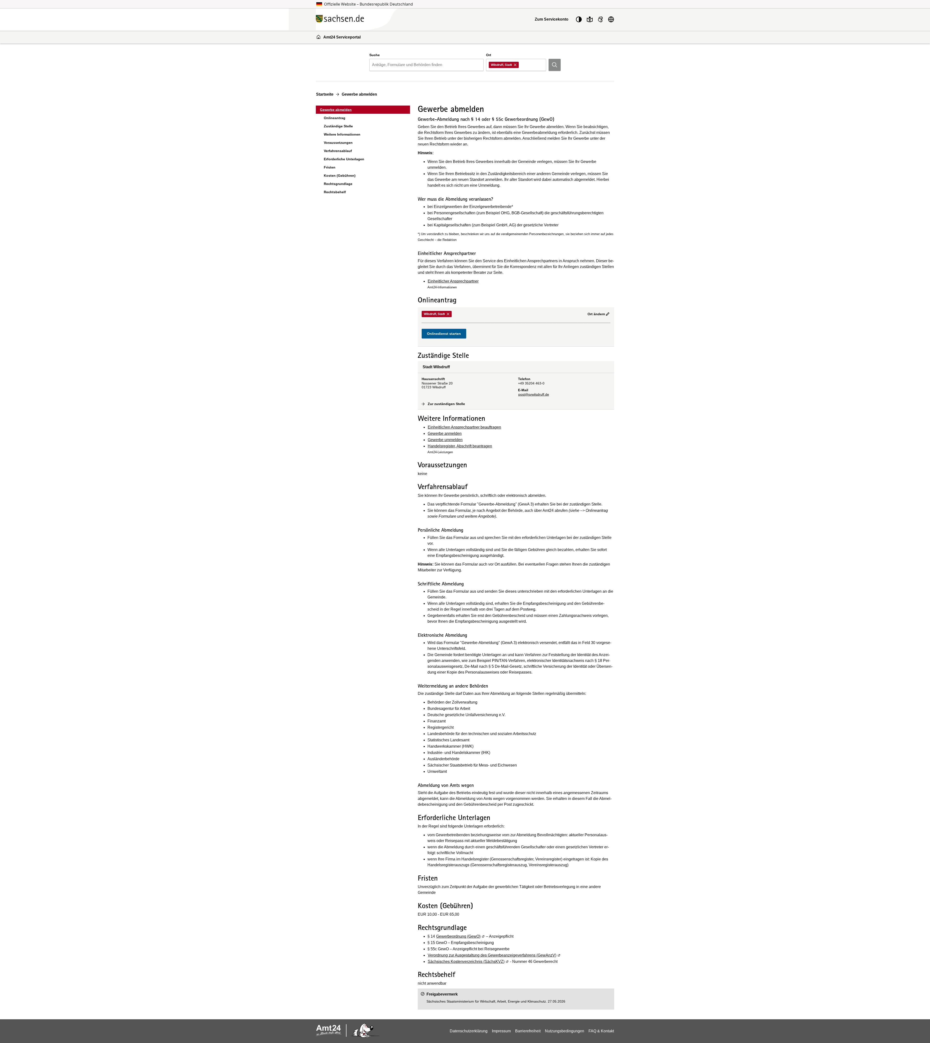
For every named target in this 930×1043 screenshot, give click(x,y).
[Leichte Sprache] (590, 19)
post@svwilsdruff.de (533, 394)
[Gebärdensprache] (600, 19)
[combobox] (426, 65)
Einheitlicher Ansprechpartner (453, 281)
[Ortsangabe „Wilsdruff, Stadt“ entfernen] (515, 65)
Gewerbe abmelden (359, 94)
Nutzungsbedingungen (564, 1031)
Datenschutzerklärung (469, 1031)
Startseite (324, 94)
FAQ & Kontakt (601, 1031)
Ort (488, 55)
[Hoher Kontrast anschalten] (579, 19)
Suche (374, 55)
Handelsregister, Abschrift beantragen (460, 446)
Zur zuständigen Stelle (446, 404)
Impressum (501, 1031)
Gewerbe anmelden (445, 433)
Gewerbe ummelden (445, 440)
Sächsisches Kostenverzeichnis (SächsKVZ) (468, 961)
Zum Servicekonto (551, 19)
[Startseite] (368, 19)
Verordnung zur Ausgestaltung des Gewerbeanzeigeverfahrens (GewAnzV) (494, 955)
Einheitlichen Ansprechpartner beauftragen (464, 427)
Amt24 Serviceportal (342, 37)
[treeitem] (363, 110)
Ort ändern (596, 314)
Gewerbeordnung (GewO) (460, 936)
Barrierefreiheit (528, 1031)
